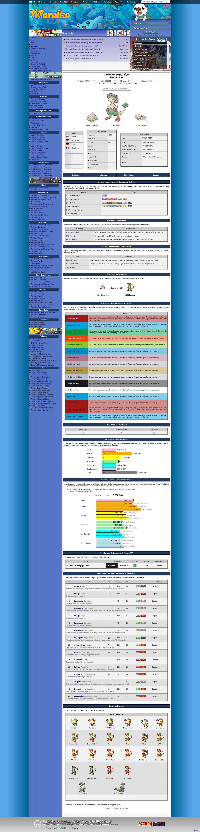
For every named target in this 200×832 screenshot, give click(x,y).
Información (138, 46)
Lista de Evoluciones (38, 139)
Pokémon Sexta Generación (40, 79)
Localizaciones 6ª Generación (41, 165)
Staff (32, 44)
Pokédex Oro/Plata (37, 105)
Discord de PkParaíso (38, 64)
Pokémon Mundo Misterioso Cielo (42, 244)
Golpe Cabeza (79, 645)
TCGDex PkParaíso (38, 113)
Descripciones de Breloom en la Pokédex (116, 303)
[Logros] (125, 35)
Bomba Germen (80, 689)
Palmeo (77, 667)
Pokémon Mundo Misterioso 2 (41, 247)
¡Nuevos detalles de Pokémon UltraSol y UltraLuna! (84, 52)
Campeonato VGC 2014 (39, 130)
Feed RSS (76, 828)
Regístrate (142, 35)
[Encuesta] (128, 35)
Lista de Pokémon (37, 135)
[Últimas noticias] (108, 32)
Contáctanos (66, 828)
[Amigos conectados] (115, 35)
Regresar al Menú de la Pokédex (116, 808)
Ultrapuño (78, 652)
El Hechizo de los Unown (39, 343)
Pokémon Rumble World (39, 215)
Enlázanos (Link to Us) (39, 49)
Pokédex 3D (35, 210)
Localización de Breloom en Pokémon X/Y (116, 553)
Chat (32, 42)
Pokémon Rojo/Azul (38, 298)
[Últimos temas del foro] (115, 32)
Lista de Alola (35, 159)
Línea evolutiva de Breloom (116, 274)
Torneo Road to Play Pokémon (41, 71)
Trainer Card (35, 53)
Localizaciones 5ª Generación (41, 167)
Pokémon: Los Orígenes (39, 410)
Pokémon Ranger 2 (38, 240)
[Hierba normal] (135, 566)
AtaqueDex (119, 2)
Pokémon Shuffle (37, 213)
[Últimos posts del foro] (111, 32)
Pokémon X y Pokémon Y (40, 195)
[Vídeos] (108, 35)
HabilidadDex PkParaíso (39, 103)
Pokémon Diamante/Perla (40, 236)
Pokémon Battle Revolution (40, 267)
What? (196, 830)
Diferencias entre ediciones (143, 56)
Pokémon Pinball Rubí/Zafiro (41, 286)
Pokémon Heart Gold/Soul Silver (42, 231)
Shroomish (151, 149)
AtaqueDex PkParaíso (39, 101)
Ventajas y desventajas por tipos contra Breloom (116, 182)
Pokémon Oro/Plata (38, 294)
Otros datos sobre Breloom (116, 425)
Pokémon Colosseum (38, 315)
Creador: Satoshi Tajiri (38, 87)
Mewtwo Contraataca (38, 338)
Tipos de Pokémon (37, 125)
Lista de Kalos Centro (38, 153)
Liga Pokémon (139, 62)
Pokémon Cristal (36, 292)
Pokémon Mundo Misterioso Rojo (42, 284)
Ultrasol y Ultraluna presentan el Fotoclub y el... (82, 55)
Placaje (77, 594)
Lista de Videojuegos (38, 137)
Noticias (42, 2)
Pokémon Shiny (36, 91)
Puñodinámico (80, 696)
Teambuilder (35, 123)
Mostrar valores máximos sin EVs (81, 491)
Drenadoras (78, 608)
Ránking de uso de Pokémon (41, 119)
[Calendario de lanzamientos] (118, 32)
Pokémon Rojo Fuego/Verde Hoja (42, 282)
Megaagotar (78, 638)
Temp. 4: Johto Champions (40, 377)
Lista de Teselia (36, 150)
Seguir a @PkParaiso (37, 26)
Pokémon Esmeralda (38, 277)
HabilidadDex (132, 2)
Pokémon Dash (36, 253)
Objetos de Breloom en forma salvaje (116, 246)
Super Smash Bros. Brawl (40, 270)
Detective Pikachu (37, 219)
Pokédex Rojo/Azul (37, 108)
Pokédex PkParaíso (38, 99)
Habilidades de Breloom (116, 220)
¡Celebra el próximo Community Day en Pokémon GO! (85, 43)
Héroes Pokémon (37, 347)
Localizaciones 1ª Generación (41, 176)
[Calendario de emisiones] (125, 32)
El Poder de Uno (36, 341)
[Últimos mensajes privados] (118, 35)
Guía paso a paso (140, 49)
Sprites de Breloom (116, 706)
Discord (53, 2)
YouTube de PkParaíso (39, 68)
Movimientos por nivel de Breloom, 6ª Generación (116, 573)
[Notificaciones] (111, 35)
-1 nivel (106, 495)
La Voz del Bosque (37, 345)
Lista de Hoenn (36, 144)
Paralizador (78, 601)
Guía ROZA (64, 2)
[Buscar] (128, 32)
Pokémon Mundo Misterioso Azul (42, 249)
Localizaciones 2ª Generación (41, 173)
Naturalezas (35, 127)
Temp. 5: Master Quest (39, 379)
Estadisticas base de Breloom (116, 439)
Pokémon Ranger (37, 238)
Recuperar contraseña (155, 35)
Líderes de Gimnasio (141, 59)
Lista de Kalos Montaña (39, 157)
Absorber (77, 586)
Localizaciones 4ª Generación (41, 169)
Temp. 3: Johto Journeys (39, 375)
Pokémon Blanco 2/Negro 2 (40, 225)
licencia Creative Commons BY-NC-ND (103, 824)
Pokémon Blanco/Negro (39, 229)
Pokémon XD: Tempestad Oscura (43, 312)
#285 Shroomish (92, 125)
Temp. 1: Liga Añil (37, 370)
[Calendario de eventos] (121, 32)
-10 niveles (98, 495)
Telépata (77, 682)
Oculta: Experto (71, 239)
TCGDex (96, 2)
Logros (33, 57)
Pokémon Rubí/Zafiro (38, 280)
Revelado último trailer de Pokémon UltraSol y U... (83, 49)
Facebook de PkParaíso (39, 66)
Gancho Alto (79, 674)
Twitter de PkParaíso (38, 62)
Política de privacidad (51, 828)
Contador (78, 660)
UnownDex (35, 93)
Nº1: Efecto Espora (73, 232)
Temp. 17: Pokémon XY (39, 405)
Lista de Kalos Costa (38, 155)
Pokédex (107, 2)
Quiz (85, 2)
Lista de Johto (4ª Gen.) (39, 148)
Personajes (138, 65)
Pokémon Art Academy (39, 206)
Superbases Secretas (141, 69)
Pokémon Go (35, 190)
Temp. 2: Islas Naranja (39, 372)
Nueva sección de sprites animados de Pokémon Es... (85, 39)
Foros (33, 40)
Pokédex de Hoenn (141, 52)
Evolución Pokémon (38, 89)
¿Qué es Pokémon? (38, 85)
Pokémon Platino (37, 233)
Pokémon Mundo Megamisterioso (42, 204)
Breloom (126, 278)
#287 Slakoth (141, 125)
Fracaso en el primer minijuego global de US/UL (82, 46)
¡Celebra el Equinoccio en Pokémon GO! (80, 59)
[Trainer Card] (121, 35)
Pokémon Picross (37, 217)
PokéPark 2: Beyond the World (42, 259)
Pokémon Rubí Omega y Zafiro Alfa (43, 197)
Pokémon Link (36, 251)
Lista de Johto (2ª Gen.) (39, 142)
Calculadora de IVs (37, 121)
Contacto (34, 51)
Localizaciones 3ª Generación (41, 171)
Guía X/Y (74, 2)
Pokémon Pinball (36, 300)
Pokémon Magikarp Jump (40, 187)
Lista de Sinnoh (36, 146)
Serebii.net (77, 805)
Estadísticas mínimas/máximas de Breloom (116, 480)
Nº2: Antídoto (71, 236)
